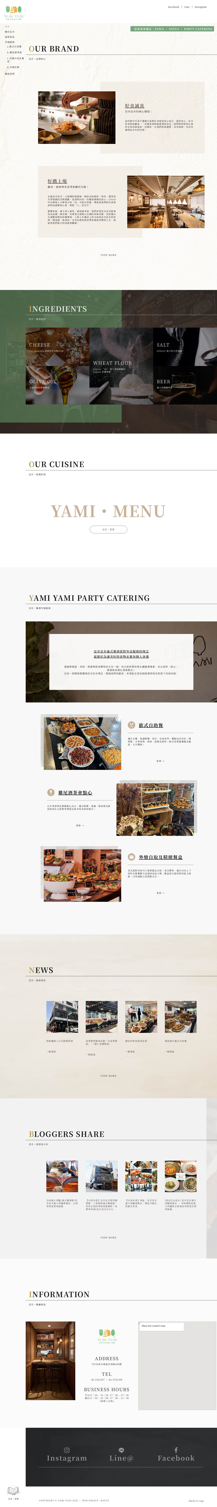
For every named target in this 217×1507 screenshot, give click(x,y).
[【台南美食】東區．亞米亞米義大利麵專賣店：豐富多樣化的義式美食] (141, 1176)
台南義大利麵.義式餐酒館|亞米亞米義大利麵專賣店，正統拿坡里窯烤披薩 (62, 1203)
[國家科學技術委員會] (141, 1017)
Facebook (173, 7)
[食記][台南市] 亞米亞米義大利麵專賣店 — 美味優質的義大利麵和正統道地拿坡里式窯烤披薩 (181, 1205)
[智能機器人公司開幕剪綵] (62, 1017)
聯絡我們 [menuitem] (10, 73)
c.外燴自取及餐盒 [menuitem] (15, 60)
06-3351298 (115, 1379)
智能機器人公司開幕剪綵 (59, 1040)
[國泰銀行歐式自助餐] (181, 1017)
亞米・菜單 (13, 1498)
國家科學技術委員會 (136, 1040)
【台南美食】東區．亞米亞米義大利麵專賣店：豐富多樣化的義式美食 (141, 1203)
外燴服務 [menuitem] (10, 42)
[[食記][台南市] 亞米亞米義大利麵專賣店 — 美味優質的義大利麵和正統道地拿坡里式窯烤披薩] (181, 1176)
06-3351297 (98, 1379)
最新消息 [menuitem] (10, 36)
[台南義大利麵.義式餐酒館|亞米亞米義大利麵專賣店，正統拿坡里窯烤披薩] (62, 1176)
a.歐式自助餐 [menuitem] (14, 46)
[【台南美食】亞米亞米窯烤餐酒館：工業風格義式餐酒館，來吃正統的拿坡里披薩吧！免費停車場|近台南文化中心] (102, 1176)
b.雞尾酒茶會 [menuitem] (14, 52)
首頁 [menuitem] (7, 26)
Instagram (201, 7)
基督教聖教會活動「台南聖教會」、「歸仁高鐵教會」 (102, 1042)
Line (187, 7)
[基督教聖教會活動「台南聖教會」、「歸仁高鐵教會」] (102, 1017)
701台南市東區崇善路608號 (107, 1364)
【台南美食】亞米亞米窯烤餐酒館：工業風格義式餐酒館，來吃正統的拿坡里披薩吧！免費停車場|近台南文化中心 (102, 1205)
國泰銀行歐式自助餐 (176, 1040)
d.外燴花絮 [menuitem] (13, 67)
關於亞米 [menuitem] (10, 31)
